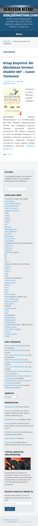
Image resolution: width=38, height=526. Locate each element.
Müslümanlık (9, 236)
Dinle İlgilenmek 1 (11, 229)
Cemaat (7, 331)
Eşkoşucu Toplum (11, 334)
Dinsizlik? (8, 234)
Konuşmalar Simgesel (12, 210)
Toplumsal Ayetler (11, 327)
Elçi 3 (7, 292)
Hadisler (7, 266)
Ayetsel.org (8, 423)
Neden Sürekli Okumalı (13, 203)
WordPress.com (12, 522)
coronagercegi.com (11, 407)
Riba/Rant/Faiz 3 (10, 322)
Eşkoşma (8, 227)
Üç (6, 259)
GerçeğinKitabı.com (20, 15)
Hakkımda (8, 387)
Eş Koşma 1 (9, 250)
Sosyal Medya (9, 303)
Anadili (7, 217)
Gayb (6, 313)
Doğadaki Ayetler (10, 308)
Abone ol (10, 509)
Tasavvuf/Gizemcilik (12, 299)
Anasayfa (6, 41)
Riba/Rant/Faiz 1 (10, 317)
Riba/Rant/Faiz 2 (10, 320)
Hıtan (6, 273)
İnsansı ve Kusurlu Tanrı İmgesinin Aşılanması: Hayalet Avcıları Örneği (17, 360)
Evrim (7, 310)
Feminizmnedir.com (11, 438)
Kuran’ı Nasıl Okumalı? (13, 385)
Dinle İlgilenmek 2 (11, 231)
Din (6, 224)
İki (6, 257)
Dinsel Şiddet (9, 241)
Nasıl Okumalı (9, 201)
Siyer (6, 276)
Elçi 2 (7, 290)
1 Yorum (9, 154)
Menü (19, 34)
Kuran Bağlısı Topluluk (12, 329)
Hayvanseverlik (10, 238)
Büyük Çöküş (9, 442)
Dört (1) (7, 262)
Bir (6, 255)
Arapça (7, 215)
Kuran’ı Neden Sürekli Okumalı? (16, 345)
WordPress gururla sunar (10, 520)
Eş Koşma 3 (9, 245)
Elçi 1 (7, 287)
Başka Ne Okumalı (11, 208)
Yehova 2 (8, 271)
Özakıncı (8, 220)
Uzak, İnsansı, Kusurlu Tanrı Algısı (16, 355)
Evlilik (7, 336)
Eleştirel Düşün (10, 411)
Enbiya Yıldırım (10, 294)
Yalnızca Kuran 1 (10, 280)
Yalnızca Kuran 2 (10, 283)
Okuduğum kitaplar (11, 432)
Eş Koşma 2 (9, 248)
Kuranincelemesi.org (12, 419)
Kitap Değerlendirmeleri (13, 82)
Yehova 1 (8, 269)
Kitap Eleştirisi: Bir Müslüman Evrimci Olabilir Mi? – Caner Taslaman (19, 69)
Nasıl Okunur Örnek (11, 206)
